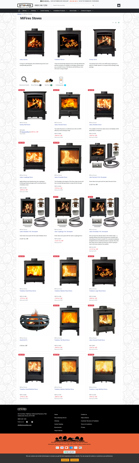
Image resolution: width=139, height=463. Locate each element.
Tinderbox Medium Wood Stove (63, 291)
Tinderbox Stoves (59, 59)
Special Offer (25, 132)
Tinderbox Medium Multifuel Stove (64, 389)
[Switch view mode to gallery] (116, 22)
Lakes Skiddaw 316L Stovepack (29, 231)
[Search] (93, 5)
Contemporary (61, 85)
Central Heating (44, 10)
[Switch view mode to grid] (118, 22)
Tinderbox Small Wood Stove (28, 291)
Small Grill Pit (23, 340)
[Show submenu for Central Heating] (51, 10)
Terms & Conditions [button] (86, 424)
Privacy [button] (83, 427)
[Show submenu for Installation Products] (67, 10)
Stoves (25, 10)
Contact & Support (86, 10)
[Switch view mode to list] (113, 22)
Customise (75, 460)
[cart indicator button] (118, 5)
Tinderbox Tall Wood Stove (62, 340)
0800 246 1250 (41, 5)
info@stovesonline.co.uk (24, 425)
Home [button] (56, 414)
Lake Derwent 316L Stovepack (98, 177)
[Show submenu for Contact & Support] (93, 10)
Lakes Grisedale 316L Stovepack (98, 231)
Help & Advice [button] (58, 430)
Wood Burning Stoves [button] (60, 417)
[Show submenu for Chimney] (37, 10)
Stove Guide (73, 10)
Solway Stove (93, 59)
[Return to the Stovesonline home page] (25, 5)
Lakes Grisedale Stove (60, 177)
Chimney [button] (56, 421)
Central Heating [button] (58, 424)
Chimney (33, 10)
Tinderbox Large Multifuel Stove (98, 389)
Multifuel (49, 85)
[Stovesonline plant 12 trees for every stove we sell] (69, 438)
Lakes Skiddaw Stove (95, 124)
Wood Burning (36, 85)
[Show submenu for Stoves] (28, 10)
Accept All (65, 460)
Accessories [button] (58, 427)
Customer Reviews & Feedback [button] (90, 421)
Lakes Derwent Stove (60, 124)
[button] (19, 14)
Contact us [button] (84, 414)
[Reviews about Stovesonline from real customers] (69, 452)
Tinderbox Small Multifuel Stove (29, 389)
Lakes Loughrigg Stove (26, 177)
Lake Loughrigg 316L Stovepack (63, 231)
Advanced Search (24, 85)
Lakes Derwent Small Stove (97, 340)
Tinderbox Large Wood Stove (97, 291)
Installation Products (59, 10)
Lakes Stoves (24, 59)
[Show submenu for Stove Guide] (78, 10)
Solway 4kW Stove (25, 124)
